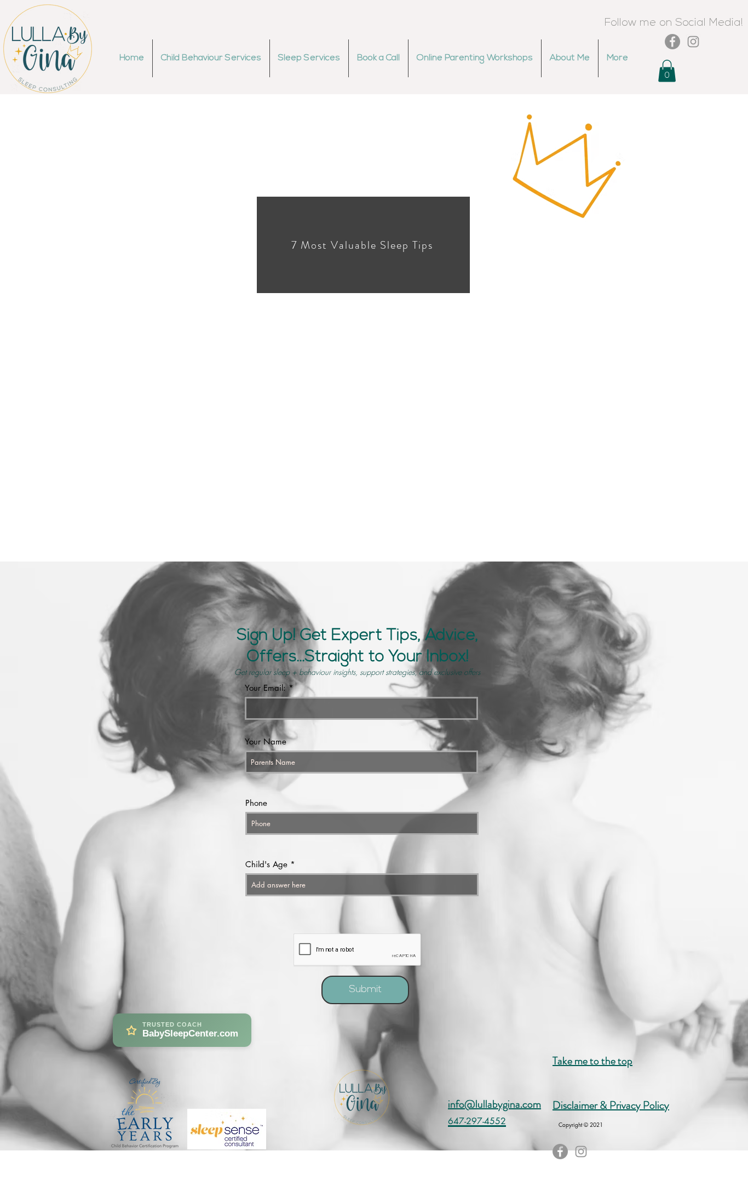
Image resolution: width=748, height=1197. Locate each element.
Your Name (265, 741)
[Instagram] (693, 41)
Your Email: (265, 688)
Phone (256, 803)
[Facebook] (672, 41)
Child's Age (266, 864)
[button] (667, 71)
